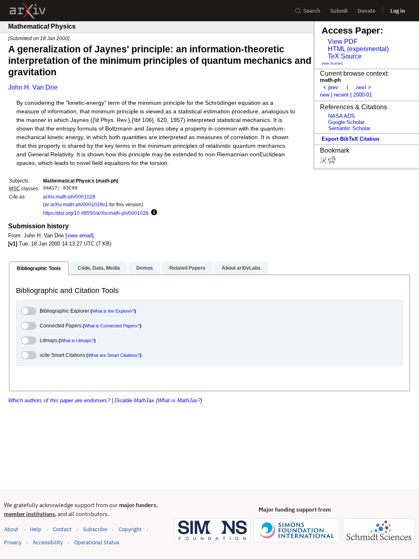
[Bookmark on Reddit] (332, 162)
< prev (330, 87)
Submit (339, 10)
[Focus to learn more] (153, 212)
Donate (366, 10)
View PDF (343, 41)
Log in (397, 10)
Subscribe (95, 529)
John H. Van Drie (33, 87)
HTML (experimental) (358, 48)
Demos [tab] (144, 268)
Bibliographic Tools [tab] (39, 268)
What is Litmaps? (77, 340)
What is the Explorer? (113, 311)
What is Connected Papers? (112, 325)
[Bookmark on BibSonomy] (324, 162)
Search (311, 10)
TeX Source (345, 56)
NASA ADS (341, 116)
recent (341, 95)
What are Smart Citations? (114, 355)
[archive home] (27, 11)
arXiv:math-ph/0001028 (69, 196)
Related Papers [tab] (187, 268)
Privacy (12, 542)
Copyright (130, 529)
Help (35, 529)
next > (363, 87)
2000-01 (362, 95)
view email (79, 235)
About (11, 529)
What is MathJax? (179, 400)
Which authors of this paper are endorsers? (59, 400)
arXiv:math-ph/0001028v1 (79, 204)
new (324, 95)
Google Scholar (346, 122)
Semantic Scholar (349, 128)
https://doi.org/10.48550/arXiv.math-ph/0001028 (96, 213)
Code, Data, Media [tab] (99, 268)
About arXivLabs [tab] (241, 268)
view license (332, 63)
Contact (62, 529)
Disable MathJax (134, 400)
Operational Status (96, 542)
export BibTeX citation (350, 139)
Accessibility (48, 542)
